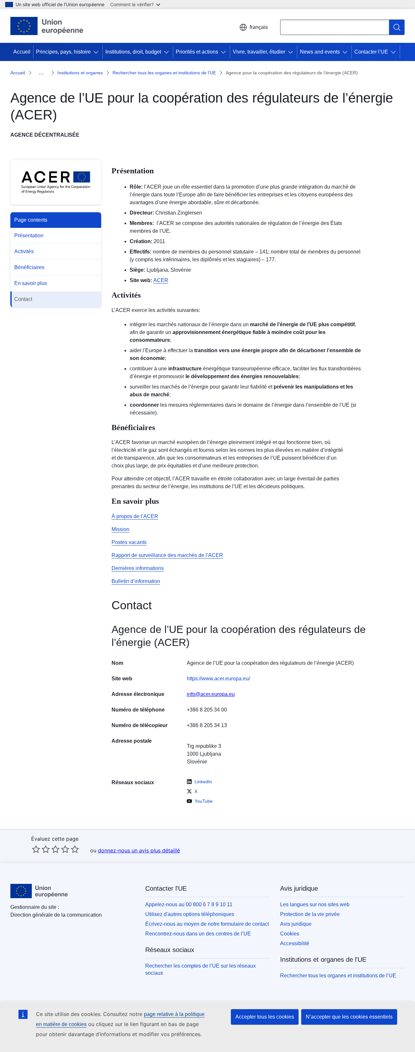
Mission (120, 529)
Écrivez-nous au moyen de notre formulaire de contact (207, 924)
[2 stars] (41, 849)
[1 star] (36, 849)
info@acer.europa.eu (211, 694)
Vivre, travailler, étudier (259, 52)
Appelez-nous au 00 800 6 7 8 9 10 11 (188, 904)
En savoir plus (30, 283)
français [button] (259, 27)
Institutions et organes (80, 72)
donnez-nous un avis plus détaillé (139, 850)
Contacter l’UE (371, 52)
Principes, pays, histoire (63, 52)
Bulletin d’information (136, 581)
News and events (320, 52)
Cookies (289, 933)
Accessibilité (294, 943)
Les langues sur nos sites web (315, 904)
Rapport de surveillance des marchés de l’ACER (167, 555)
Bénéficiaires (29, 267)
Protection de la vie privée (310, 914)
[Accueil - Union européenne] (47, 26)
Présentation (28, 235)
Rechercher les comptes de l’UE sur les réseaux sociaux (200, 969)
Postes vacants (129, 542)
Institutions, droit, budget (133, 52)
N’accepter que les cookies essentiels (349, 1017)
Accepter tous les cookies (264, 1017)
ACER (160, 280)
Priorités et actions (197, 52)
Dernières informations (138, 568)
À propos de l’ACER (135, 516)
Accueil (21, 52)
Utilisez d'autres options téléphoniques (189, 914)
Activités (24, 251)
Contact (23, 299)
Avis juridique (296, 924)
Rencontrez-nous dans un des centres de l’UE (198, 933)
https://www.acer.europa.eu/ (218, 678)
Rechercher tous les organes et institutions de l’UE (164, 72)
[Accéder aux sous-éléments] (97, 52)
